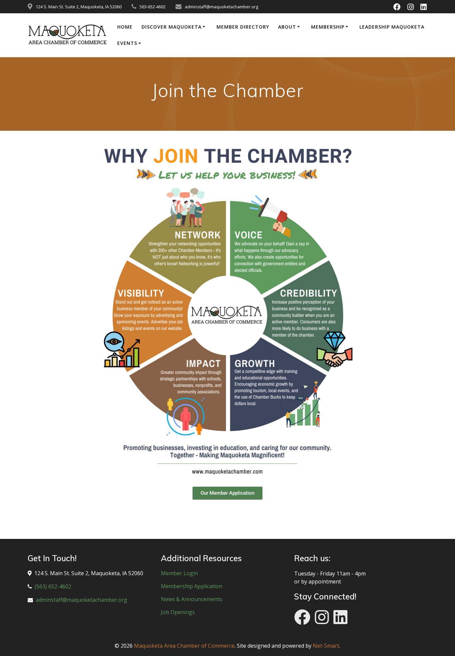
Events (127, 43)
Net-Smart (326, 645)
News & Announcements (191, 599)
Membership (327, 27)
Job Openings (178, 612)
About (287, 27)
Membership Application (191, 586)
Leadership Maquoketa (391, 27)
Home (125, 27)
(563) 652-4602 (53, 586)
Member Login (179, 573)
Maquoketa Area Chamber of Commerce (184, 645)
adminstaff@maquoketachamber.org (81, 599)
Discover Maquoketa (172, 27)
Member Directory (243, 27)
